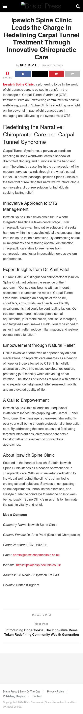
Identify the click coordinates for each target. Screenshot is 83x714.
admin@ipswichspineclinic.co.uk (36, 554)
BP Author (28, 65)
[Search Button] (78, 6)
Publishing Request (14, 696)
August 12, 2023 (52, 65)
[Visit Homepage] (41, 6)
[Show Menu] (5, 6)
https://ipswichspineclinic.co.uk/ (38, 565)
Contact (37, 696)
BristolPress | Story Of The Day (21, 691)
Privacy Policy (55, 691)
